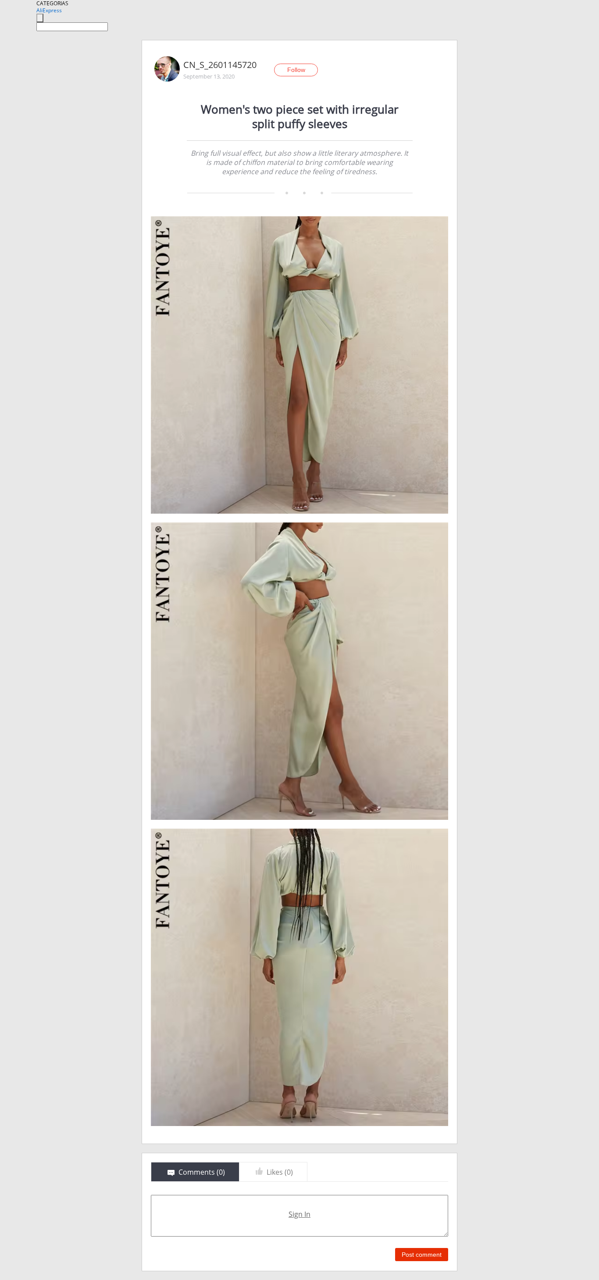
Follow (296, 69)
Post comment (422, 1254)
